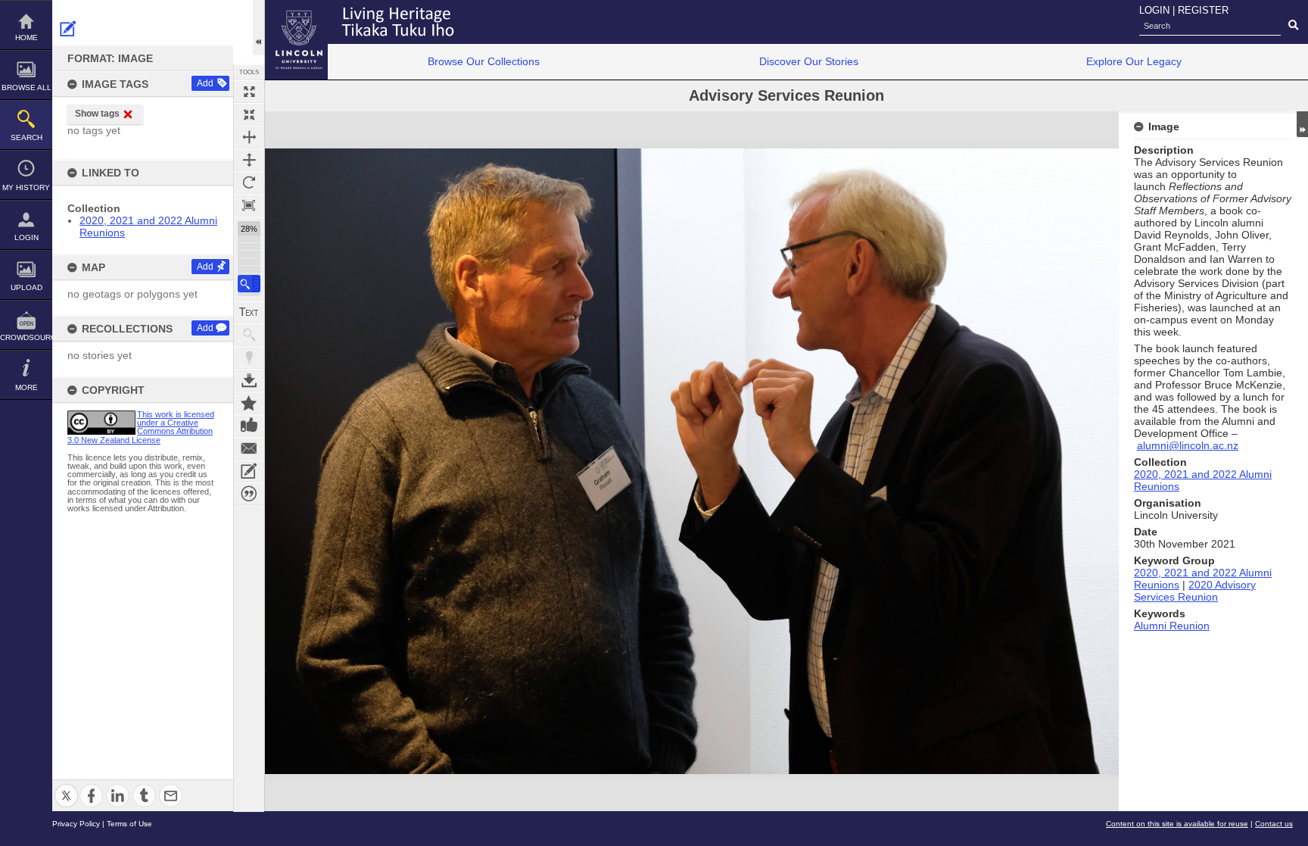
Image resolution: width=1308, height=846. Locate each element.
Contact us (1274, 823)
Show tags (97, 113)
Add (205, 83)
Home (26, 37)
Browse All (26, 87)
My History (26, 187)
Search (26, 137)
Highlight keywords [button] (249, 357)
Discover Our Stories (808, 61)
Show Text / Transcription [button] (249, 312)
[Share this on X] (66, 786)
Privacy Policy (76, 823)
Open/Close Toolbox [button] (258, 27)
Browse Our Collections (484, 61)
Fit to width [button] (249, 137)
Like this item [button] (249, 425)
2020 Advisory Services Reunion (1195, 591)
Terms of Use (129, 823)
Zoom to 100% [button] (249, 205)
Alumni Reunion (1172, 626)
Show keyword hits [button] (249, 334)
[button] (249, 283)
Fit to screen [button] (249, 114)
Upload (26, 287)
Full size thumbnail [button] (249, 91)
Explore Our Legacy (1134, 61)
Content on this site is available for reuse (1177, 823)
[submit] (1293, 26)
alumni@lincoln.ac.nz (1187, 445)
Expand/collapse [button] (1302, 124)
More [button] (26, 387)
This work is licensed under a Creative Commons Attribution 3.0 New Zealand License (140, 427)
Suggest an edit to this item (68, 28)
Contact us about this (249, 448)
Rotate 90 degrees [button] (249, 182)
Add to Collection (249, 403)
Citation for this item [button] (249, 493)
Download (249, 380)
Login (26, 237)
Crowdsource (26, 337)
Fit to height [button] (249, 159)
